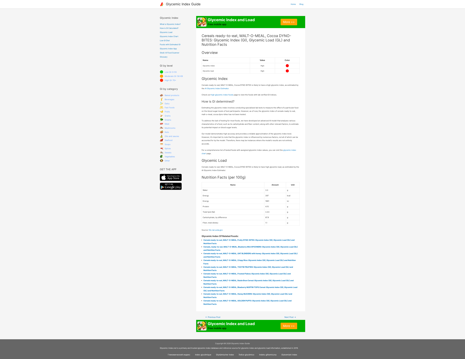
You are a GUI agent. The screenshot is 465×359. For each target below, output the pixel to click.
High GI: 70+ (170, 80)
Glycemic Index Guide (183, 4)
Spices (168, 148)
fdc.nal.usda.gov (216, 230)
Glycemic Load (166, 32)
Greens (168, 120)
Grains (167, 116)
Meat (167, 124)
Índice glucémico (246, 354)
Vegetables (170, 156)
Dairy (167, 103)
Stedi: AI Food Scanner (169, 53)
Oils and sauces (172, 136)
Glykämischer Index (225, 354)
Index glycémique (203, 354)
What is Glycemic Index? (170, 24)
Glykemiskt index (289, 354)
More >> (289, 22)
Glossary (163, 57)
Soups (167, 144)
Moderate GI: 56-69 (174, 76)
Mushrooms (170, 128)
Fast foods (169, 107)
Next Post (290, 317)
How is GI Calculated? (169, 28)
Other (167, 160)
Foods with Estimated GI (170, 44)
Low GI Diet (165, 40)
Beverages (169, 99)
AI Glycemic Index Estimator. (217, 88)
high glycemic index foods (222, 95)
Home (293, 4)
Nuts (167, 132)
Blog (301, 4)
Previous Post (212, 317)
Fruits (167, 111)
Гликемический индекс (179, 354)
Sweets (168, 152)
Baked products (172, 95)
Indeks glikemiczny (268, 354)
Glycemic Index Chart (169, 36)
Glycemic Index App (168, 48)
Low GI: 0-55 (171, 72)
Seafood (168, 140)
